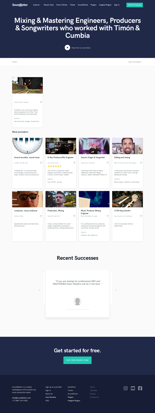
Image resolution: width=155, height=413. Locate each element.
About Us (49, 394)
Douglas (27, 121)
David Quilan (135, 182)
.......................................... (77, 309)
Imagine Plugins (105, 5)
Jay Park (59, 182)
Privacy (93, 394)
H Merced (84, 235)
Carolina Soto (35, 121)
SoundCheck (83, 5)
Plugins (93, 5)
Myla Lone (94, 235)
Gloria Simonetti (19, 121)
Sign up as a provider (54, 387)
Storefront (72, 387)
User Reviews (51, 397)
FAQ (47, 401)
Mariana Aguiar (118, 182)
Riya (89, 235)
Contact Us (94, 397)
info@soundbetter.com (21, 398)
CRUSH (53, 182)
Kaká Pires (127, 182)
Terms (92, 387)
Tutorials (93, 390)
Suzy (49, 182)
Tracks (72, 5)
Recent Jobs (49, 5)
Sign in (116, 5)
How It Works (61, 5)
